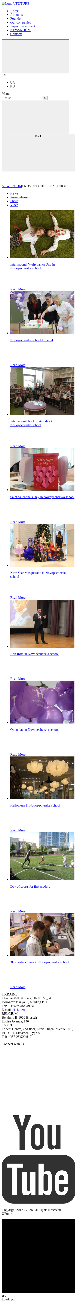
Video (14, 205)
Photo (14, 201)
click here (18, 1010)
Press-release (19, 197)
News (14, 193)
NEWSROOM (12, 186)
